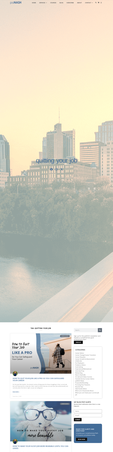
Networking (78, 373)
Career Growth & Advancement (85, 359)
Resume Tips (79, 387)
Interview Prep (79, 371)
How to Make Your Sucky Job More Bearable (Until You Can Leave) (40, 447)
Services (42, 3)
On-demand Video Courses (83, 377)
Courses (53, 3)
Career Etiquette (80, 357)
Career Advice (79, 353)
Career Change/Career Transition (85, 355)
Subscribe (70, 3)
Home (34, 3)
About (79, 3)
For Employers (79, 363)
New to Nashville (80, 375)
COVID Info (78, 361)
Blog (61, 3)
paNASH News (79, 381)
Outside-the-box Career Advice (84, 379)
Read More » (16, 392)
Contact (88, 3)
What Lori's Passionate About (84, 391)
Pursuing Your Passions (82, 385)
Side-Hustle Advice (81, 389)
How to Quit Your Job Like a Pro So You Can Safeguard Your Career (38, 379)
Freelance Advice (80, 365)
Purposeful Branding (81, 383)
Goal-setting (79, 367)
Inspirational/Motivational (83, 369)
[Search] (100, 330)
